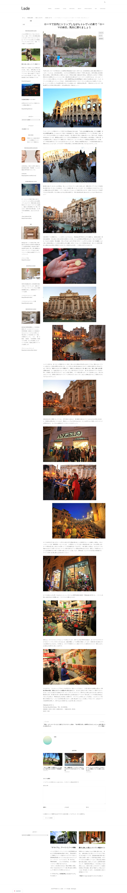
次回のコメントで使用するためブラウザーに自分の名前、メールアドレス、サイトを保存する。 (64, 814)
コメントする (78, 20)
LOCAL (64, 8)
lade (55, 737)
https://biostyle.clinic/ (27, 297)
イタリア (101, 32)
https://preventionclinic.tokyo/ (29, 350)
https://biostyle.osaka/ (27, 303)
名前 (44, 807)
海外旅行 (101, 38)
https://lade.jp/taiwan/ (27, 108)
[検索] (38, 23)
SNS (96, 8)
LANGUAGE (102, 8)
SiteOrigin (73, 888)
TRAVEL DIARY (30, 17)
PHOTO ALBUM (88, 8)
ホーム (23, 17)
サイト (87, 807)
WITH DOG (72, 8)
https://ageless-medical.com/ (29, 175)
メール (67, 807)
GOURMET (57, 8)
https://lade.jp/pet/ (26, 81)
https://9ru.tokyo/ (26, 260)
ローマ (100, 35)
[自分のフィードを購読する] (23, 140)
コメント (45, 785)
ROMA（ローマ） (48, 17)
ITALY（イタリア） (39, 17)
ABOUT (79, 8)
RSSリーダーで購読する (33, 142)
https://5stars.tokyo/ (27, 218)
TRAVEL (50, 8)
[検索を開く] (104, 2)
